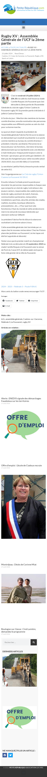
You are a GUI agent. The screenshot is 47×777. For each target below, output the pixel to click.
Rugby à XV (39, 56)
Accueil (5, 47)
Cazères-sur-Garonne (32, 319)
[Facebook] (5, 755)
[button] (23, 22)
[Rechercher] (34, 642)
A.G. (3, 319)
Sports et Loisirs (7, 58)
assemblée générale (14, 319)
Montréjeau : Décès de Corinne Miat (18, 564)
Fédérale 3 (5, 322)
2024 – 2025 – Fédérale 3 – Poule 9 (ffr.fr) (19, 286)
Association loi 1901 (26, 768)
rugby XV (27, 322)
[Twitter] (10, 755)
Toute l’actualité (18, 47)
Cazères (5, 56)
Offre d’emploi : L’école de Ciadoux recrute (21, 465)
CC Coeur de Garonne (16, 56)
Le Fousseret (29, 56)
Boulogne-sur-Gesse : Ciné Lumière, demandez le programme (18, 630)
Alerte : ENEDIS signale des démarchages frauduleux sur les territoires (21, 399)
